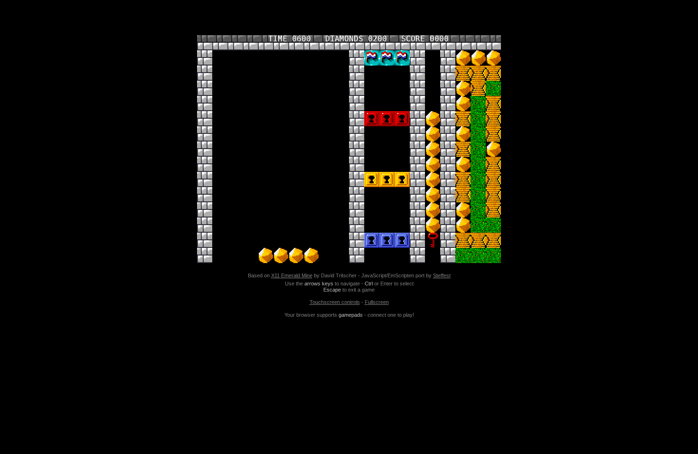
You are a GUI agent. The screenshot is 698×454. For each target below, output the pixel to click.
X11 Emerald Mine (291, 275)
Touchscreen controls (335, 302)
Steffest (442, 275)
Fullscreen (377, 302)
